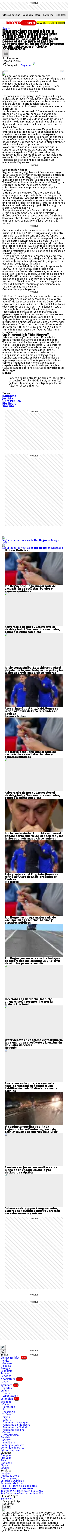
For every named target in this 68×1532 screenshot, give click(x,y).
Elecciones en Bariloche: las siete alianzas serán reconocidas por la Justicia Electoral (29, 1001)
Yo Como (7, 1414)
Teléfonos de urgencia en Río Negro (22, 1491)
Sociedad (6, 1402)
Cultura (5, 1390)
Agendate (9, 1385)
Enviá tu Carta (10, 1435)
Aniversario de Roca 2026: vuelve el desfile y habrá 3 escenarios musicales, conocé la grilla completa (32, 629)
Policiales (6, 1437)
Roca (38, 15)
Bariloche (48, 15)
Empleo (5, 1473)
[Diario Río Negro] (17, 22)
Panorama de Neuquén (15, 1422)
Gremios (7, 1363)
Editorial (7, 1419)
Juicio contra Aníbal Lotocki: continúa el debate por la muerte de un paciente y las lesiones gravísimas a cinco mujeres (34, 670)
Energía (5, 1368)
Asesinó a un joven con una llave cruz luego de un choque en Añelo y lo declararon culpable (31, 1170)
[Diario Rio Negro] (3, 1510)
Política (5, 1361)
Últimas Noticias (13, 1357)
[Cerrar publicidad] (3, 1347)
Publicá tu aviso (10, 1476)
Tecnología (8, 1412)
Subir (7, 1506)
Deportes (6, 1388)
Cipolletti (61, 15)
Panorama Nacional (13, 1430)
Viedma (5, 1468)
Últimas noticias (11, 15)
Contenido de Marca (12, 1447)
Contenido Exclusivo (12, 1445)
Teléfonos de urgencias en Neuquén (22, 1493)
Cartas (6, 1432)
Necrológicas (8, 1478)
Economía (6, 1371)
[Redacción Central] (5, 51)
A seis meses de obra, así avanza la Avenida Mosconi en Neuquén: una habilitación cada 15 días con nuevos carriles (31, 1087)
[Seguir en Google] (3, 73)
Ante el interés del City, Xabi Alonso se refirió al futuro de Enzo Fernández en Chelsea (31, 711)
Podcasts (6, 1440)
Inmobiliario (8, 1442)
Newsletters (11, 1379)
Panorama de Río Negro (16, 1425)
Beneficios (7, 1498)
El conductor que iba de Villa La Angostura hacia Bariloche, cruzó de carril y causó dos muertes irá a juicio (31, 1129)
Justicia (6, 1366)
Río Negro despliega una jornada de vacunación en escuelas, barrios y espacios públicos (30, 588)
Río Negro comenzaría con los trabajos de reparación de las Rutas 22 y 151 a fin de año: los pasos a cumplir (32, 961)
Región (6, 28)
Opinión (5, 1417)
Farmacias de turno (12, 1483)
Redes (4, 1382)
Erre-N (6, 1393)
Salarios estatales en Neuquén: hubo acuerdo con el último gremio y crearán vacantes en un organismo (32, 1210)
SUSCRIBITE (51, 22)
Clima (5, 1404)
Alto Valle (6, 1458)
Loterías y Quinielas (12, 1481)
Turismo (5, 1373)
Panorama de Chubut (14, 1427)
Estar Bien (10, 1398)
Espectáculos (10, 1396)
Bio (4, 1409)
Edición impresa (10, 1450)
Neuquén (27, 15)
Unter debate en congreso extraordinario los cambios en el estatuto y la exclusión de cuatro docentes (34, 1042)
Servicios (6, 1376)
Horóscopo (8, 1407)
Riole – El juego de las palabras (19, 1486)
